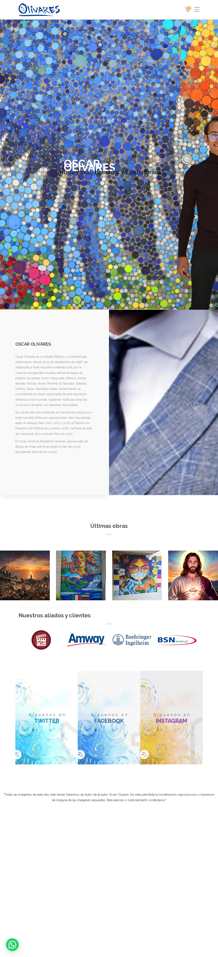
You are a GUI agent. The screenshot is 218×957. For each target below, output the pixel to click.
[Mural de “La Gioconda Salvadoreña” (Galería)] (150, 866)
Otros (87, 586)
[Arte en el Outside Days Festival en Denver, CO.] (150, 850)
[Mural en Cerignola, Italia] (118, 866)
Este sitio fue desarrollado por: (109, 939)
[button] (80, 903)
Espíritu (192, 577)
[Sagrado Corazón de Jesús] (134, 866)
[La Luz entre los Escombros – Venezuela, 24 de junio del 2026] (118, 850)
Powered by (91, 929)
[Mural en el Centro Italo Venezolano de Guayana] (134, 850)
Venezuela (24, 586)
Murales (74, 586)
